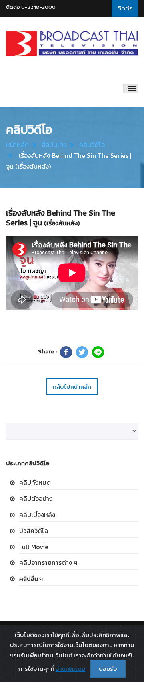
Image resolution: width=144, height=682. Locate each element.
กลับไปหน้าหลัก (72, 386)
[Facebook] (66, 352)
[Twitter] (82, 352)
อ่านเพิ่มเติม (70, 668)
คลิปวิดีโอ (92, 144)
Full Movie (33, 546)
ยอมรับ (108, 668)
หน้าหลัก (17, 144)
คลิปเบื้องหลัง (37, 514)
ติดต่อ (125, 8)
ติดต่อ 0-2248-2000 (31, 7)
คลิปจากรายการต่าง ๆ (48, 562)
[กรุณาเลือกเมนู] (130, 88)
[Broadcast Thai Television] (72, 44)
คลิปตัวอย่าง (35, 498)
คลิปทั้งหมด (35, 482)
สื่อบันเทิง (54, 144)
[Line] (98, 352)
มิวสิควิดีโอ (33, 530)
